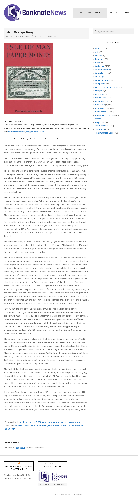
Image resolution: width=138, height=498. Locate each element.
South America (101, 125)
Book (20, 36)
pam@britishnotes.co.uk (35, 132)
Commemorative (103, 80)
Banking (98, 59)
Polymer (99, 122)
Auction (98, 55)
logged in (20, 447)
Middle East (100, 97)
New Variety (101, 108)
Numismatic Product (104, 115)
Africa (97, 48)
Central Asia (100, 73)
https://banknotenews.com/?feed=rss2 (18, 467)
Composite (100, 83)
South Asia (100, 129)
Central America (102, 69)
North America (101, 111)
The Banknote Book (104, 132)
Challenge (99, 76)
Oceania (99, 118)
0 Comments (53, 36)
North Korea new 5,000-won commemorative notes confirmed (49, 422)
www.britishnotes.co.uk (16, 132)
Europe (27, 36)
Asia (97, 52)
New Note (100, 104)
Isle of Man (39, 36)
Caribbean (99, 66)
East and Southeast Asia (106, 87)
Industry (99, 94)
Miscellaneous (101, 101)
